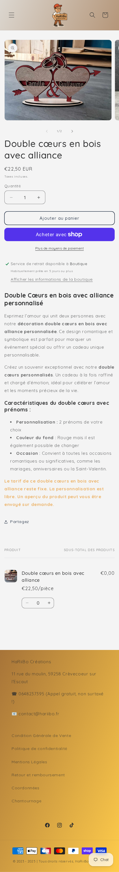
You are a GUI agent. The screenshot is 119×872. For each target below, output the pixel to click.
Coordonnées (26, 787)
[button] (11, 15)
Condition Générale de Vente (41, 735)
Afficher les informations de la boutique (52, 279)
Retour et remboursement (38, 774)
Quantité (12, 186)
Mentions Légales (29, 761)
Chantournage (26, 800)
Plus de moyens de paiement (59, 248)
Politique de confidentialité (39, 748)
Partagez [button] (19, 521)
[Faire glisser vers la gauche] (46, 131)
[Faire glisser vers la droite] (72, 131)
